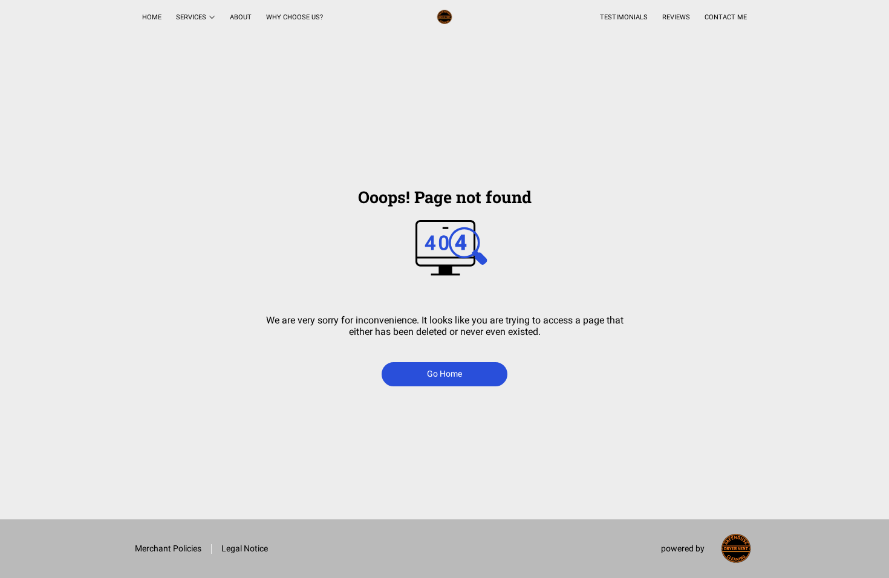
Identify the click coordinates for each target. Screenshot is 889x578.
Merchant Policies (168, 548)
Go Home (445, 373)
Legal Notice (244, 548)
